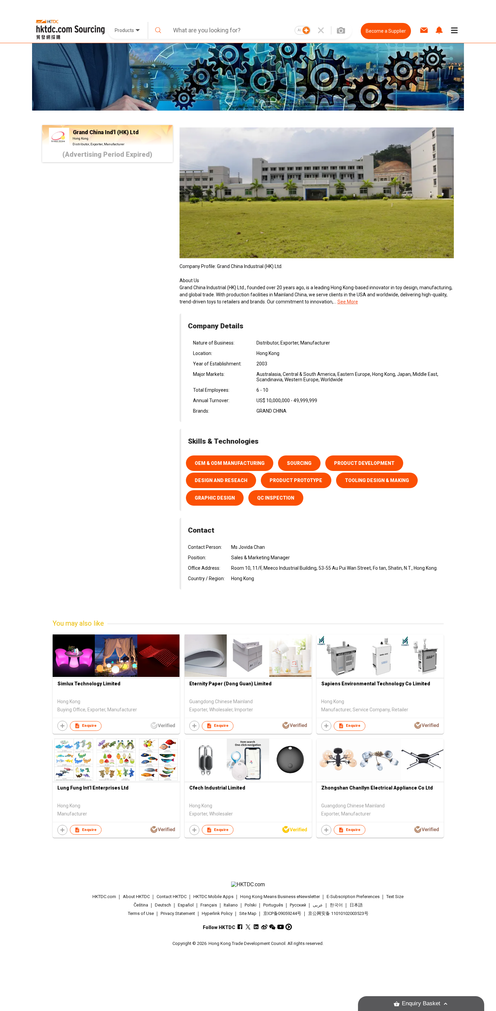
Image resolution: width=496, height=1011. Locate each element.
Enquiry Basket (421, 1003)
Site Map (247, 913)
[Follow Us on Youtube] (280, 927)
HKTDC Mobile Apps (213, 896)
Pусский (298, 905)
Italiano (231, 905)
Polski (250, 905)
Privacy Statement (178, 913)
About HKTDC (136, 896)
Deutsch (163, 905)
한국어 (336, 905)
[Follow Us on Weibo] (264, 927)
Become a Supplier (386, 31)
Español (186, 905)
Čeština (141, 905)
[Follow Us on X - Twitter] (248, 927)
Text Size (395, 896)
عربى (318, 905)
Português (273, 905)
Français (208, 905)
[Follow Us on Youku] (288, 927)
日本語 (356, 905)
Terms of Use (141, 913)
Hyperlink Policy (217, 913)
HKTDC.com (104, 896)
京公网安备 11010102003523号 (338, 913)
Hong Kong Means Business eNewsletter (280, 896)
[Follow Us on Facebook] (240, 927)
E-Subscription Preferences (353, 896)
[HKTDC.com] (248, 885)
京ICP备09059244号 (282, 913)
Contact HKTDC (172, 896)
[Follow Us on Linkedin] (256, 927)
